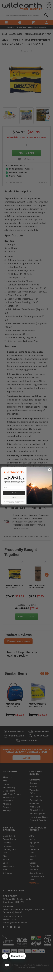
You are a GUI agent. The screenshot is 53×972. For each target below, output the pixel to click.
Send (13, 493)
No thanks (14, 497)
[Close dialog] (49, 469)
